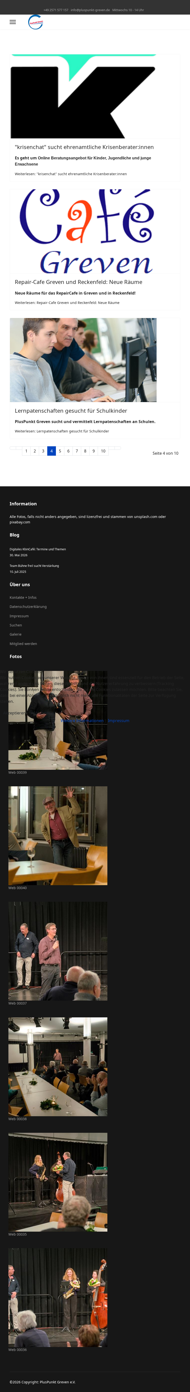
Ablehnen (42, 713)
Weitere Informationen (82, 720)
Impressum (118, 720)
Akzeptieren (14, 713)
